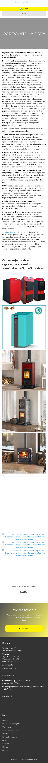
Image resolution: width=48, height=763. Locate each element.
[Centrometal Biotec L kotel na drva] (24, 327)
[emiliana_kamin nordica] (24, 370)
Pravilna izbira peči (9, 232)
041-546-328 (12, 661)
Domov (5, 720)
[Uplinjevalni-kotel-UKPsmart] (24, 503)
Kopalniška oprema (10, 730)
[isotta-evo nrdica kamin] (24, 453)
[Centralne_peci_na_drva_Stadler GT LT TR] (24, 290)
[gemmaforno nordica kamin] (24, 411)
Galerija (5, 750)
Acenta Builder (32, 759)
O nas (4, 740)
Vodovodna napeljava (11, 724)
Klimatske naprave (9, 737)
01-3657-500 (15, 657)
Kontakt (5, 743)
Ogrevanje (6, 727)
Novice (5, 747)
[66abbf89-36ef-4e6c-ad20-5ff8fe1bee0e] (24, 537)
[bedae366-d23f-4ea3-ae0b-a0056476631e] (24, 553)
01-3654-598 (14, 659)
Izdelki (5, 733)
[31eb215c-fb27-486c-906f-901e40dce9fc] (24, 544)
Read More (24, 592)
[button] (24, 628)
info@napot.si (7, 665)
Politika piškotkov (9, 668)
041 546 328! (28, 2)
